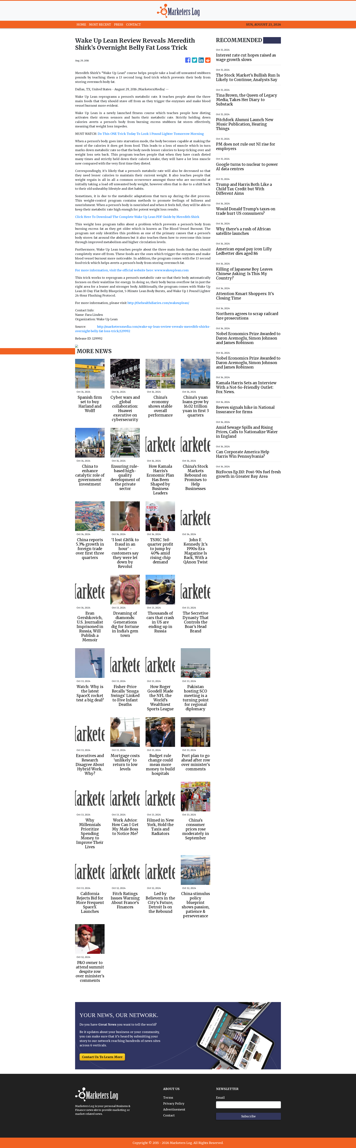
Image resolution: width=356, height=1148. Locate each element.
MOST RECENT (100, 24)
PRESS (118, 24)
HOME (81, 24)
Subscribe (248, 1116)
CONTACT (133, 24)
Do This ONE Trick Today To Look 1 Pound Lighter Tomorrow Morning (151, 134)
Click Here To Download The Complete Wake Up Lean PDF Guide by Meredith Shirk (137, 217)
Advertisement (174, 1109)
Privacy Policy (173, 1103)
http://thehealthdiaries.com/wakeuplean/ (158, 303)
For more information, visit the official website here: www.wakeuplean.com (132, 270)
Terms (168, 1097)
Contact (169, 1115)
